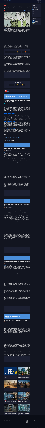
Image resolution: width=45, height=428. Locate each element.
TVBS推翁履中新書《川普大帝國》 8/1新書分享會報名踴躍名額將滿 (12, 138)
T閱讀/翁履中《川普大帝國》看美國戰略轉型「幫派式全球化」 (12, 137)
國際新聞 (27, 417)
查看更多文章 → (8, 91)
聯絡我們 (40, 0)
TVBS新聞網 (8, 140)
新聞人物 (27, 419)
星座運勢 (27, 418)
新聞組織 (27, 420)
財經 (6, 3)
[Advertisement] (17, 41)
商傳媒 (5, 28)
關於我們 (38, 0)
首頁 (4, 3)
